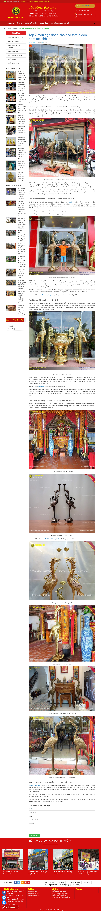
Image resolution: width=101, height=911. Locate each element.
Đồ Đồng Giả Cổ (33, 893)
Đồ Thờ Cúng (14, 38)
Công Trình (44, 23)
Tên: (30, 809)
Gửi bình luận (34, 835)
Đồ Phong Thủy (14, 59)
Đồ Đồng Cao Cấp (15, 55)
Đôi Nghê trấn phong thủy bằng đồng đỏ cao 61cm (22, 97)
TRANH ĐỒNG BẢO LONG (60, 893)
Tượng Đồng (14, 42)
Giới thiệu (18, 23)
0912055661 (85, 6)
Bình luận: (32, 823)
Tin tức (26, 23)
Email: (31, 816)
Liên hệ (66, 23)
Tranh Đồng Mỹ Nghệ (15, 46)
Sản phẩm (33, 23)
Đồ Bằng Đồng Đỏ (34, 895)
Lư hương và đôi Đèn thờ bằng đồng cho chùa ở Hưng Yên (22, 86)
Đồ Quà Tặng (14, 63)
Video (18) (10, 326)
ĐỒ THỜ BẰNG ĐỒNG (59, 895)
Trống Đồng (13, 51)
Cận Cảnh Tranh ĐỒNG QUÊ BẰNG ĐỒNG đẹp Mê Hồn (22, 284)
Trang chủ (10, 23)
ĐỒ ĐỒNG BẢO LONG (59, 891)
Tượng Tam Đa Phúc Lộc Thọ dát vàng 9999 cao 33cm (22, 141)
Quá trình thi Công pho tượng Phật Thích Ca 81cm (21, 273)
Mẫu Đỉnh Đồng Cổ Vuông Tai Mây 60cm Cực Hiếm (21, 176)
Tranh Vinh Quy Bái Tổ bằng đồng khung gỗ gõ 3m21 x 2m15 (22, 75)
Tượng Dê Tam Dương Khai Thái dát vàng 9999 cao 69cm (22, 119)
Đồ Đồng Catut (33, 891)
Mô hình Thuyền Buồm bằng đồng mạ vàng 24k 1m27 (22, 108)
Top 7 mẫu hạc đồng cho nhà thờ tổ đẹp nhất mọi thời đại (58, 37)
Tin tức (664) (11, 329)
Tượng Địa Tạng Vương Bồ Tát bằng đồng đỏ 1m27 (21, 165)
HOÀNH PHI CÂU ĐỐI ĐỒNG (61, 897)
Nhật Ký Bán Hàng (57, 23)
